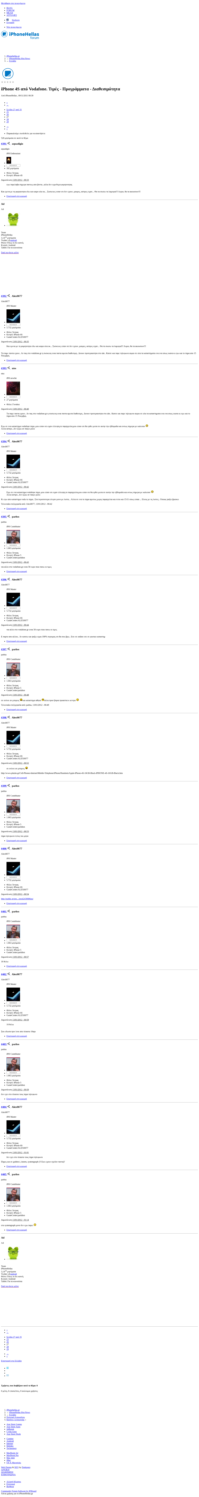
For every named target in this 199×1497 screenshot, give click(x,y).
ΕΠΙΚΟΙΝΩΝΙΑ (8, 1474)
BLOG (9, 8)
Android (10, 1441)
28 (7, 119)
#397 (4, 649)
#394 (4, 441)
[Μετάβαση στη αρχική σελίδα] (20, 39)
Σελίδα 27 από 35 (14, 109)
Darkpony (26, 1467)
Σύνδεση (15, 20)
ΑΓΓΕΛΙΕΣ (11, 15)
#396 (4, 579)
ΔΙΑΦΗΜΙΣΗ (7, 1472)
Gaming (9, 1438)
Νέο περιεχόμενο (14, 27)
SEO (16, 1467)
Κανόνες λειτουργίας (15, 1420)
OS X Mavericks (13, 1463)
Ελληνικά (10, 1484)
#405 (4, 1174)
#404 (4, 1107)
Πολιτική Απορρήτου (15, 1417)
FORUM (10, 10)
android (13, 240)
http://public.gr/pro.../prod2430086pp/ (17, 899)
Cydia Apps (11, 1431)
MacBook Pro (12, 1455)
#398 (4, 717)
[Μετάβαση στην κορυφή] (2, 1477)
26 (7, 114)
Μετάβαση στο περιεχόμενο (13, 3)
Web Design (6, 1467)
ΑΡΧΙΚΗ (5, 1470)
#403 (4, 1044)
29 (7, 122)
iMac (8, 1460)
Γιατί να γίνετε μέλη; (10, 252)
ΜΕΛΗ (9, 13)
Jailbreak (10, 1429)
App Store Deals (13, 1434)
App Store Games (14, 1424)
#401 (4, 911)
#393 (4, 368)
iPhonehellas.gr (13, 1410)
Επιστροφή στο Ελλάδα (11, 1361)
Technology (11, 1448)
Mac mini (10, 1458)
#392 (4, 296)
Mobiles (9, 1446)
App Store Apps (13, 1427)
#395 (4, 516)
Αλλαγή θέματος (13, 1481)
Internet (9, 1443)
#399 (4, 785)
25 (7, 112)
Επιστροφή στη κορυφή (16, 196)
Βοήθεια (10, 1486)
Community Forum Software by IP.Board (18, 1491)
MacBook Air (12, 1453)
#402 (4, 974)
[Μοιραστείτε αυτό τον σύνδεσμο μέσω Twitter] (7, 1368)
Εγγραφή (10, 22)
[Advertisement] (99, 273)
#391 (4, 143)
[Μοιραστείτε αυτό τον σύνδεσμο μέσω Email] (7, 1376)
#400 (4, 848)
